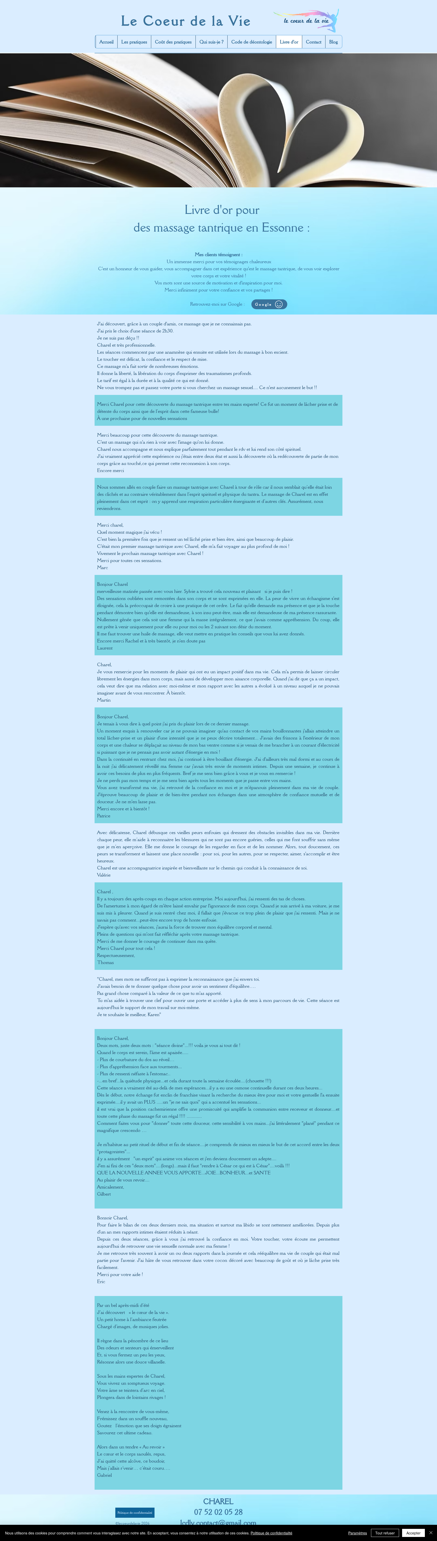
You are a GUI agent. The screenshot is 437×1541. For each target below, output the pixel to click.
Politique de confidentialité (271, 1532)
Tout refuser (385, 1532)
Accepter (413, 1532)
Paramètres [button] (357, 1532)
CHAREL (218, 1501)
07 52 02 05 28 (218, 1511)
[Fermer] (431, 1533)
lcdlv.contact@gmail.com (218, 1522)
